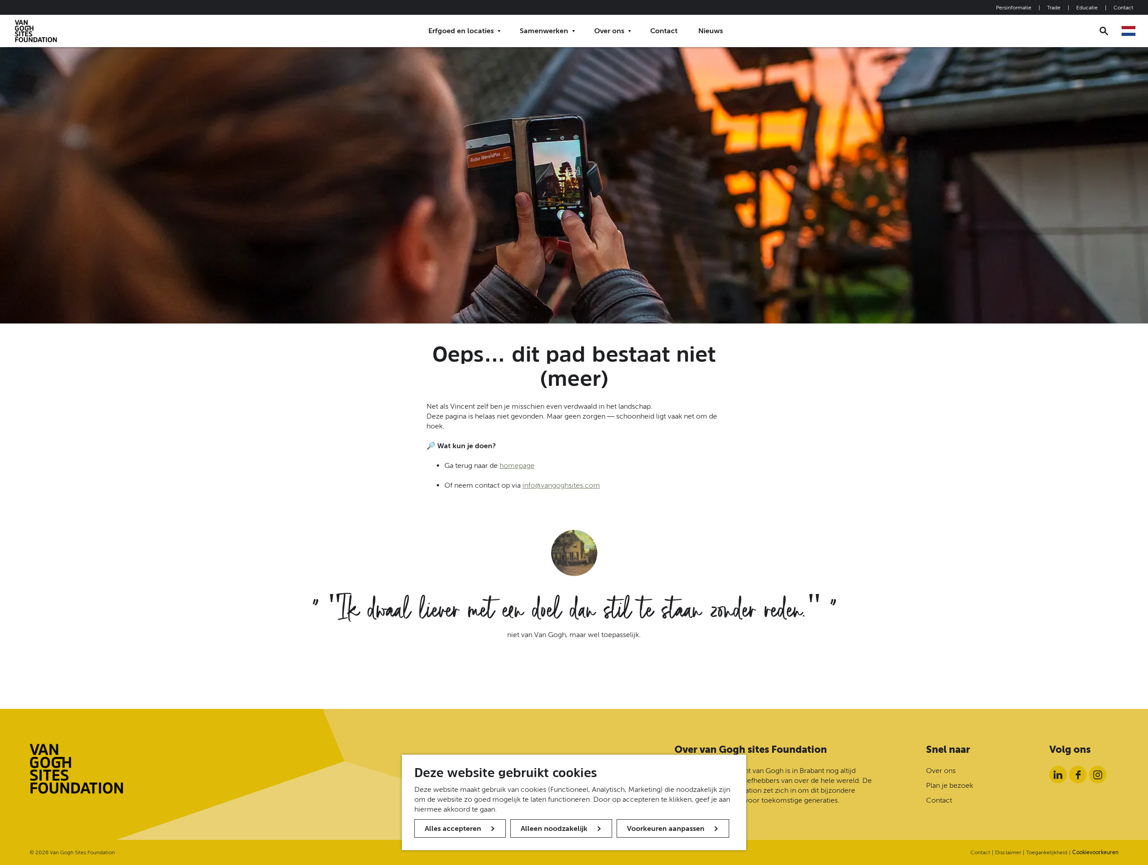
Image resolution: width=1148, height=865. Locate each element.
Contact (1123, 7)
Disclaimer (1008, 852)
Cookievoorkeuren (1095, 852)
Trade (1054, 7)
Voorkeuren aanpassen (665, 828)
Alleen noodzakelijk (554, 828)
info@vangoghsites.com (561, 485)
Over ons (941, 770)
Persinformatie (1013, 7)
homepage (517, 465)
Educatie (1087, 7)
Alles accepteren (453, 828)
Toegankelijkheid (1046, 852)
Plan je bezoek (949, 785)
